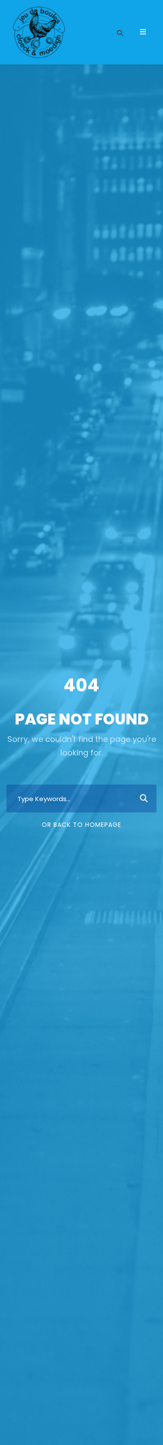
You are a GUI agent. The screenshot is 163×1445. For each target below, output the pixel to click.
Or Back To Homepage (81, 824)
